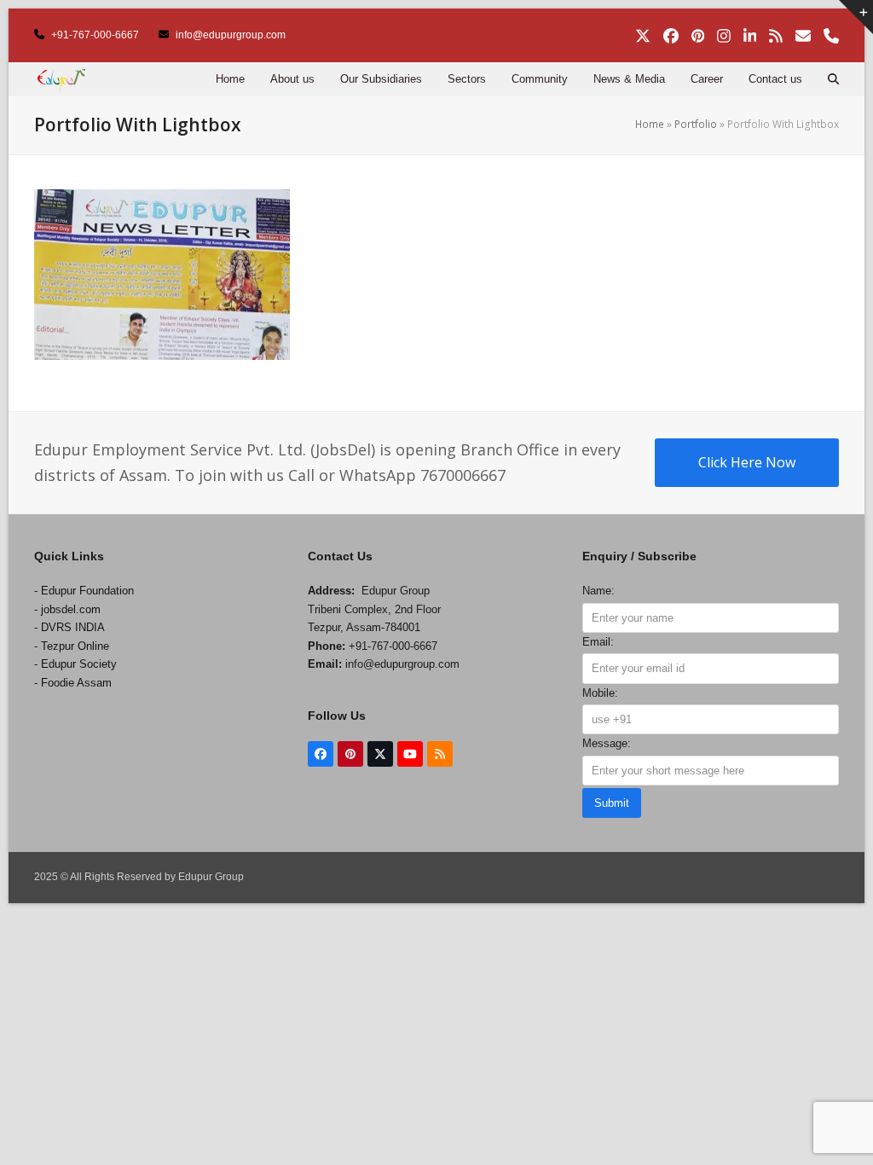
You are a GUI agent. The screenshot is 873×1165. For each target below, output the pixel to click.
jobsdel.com (71, 609)
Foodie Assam (76, 682)
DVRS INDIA (73, 627)
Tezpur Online (75, 646)
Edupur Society (79, 664)
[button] (833, 79)
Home (649, 124)
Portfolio (695, 124)
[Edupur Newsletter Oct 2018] (162, 273)
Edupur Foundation (87, 590)
